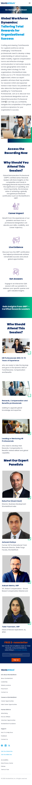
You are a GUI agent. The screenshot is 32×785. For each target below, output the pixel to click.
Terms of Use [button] (5, 769)
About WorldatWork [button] (7, 678)
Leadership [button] (4, 682)
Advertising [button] (4, 713)
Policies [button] (3, 766)
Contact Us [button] (4, 692)
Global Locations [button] (6, 685)
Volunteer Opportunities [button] (8, 720)
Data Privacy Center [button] (7, 763)
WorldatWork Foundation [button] (8, 723)
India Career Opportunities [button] (9, 704)
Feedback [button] (4, 736)
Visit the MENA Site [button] (6, 754)
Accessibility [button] (4, 760)
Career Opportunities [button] (7, 701)
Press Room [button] (4, 689)
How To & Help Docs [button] (7, 732)
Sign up (16, 660)
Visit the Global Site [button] (6, 751)
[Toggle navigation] (29, 3)
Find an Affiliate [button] (5, 717)
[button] (8, 3)
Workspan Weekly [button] (21, 650)
